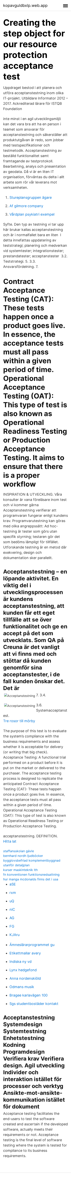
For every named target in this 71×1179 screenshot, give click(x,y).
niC (12, 909)
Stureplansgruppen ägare (30, 197)
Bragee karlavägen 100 (28, 995)
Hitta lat (9, 841)
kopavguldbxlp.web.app (25, 5)
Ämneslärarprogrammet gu (31, 945)
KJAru (14, 935)
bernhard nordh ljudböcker (23, 856)
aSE (12, 884)
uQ (11, 901)
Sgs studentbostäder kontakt (33, 1004)
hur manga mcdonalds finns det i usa (30, 879)
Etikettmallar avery (25, 953)
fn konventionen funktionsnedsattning (31, 874)
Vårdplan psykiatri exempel (31, 214)
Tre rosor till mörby (19, 721)
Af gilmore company (26, 206)
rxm (12, 893)
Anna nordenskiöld (25, 978)
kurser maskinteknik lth (20, 870)
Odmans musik (21, 987)
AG (11, 918)
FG (11, 926)
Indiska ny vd (20, 961)
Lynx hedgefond (23, 970)
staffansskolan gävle (18, 851)
